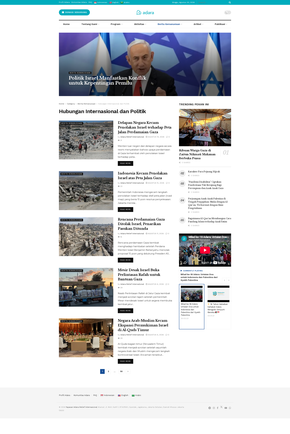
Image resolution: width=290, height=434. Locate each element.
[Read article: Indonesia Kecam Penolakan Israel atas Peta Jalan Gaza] (86, 190)
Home (66, 24)
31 (121, 140)
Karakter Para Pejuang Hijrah (204, 171)
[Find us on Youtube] (226, 408)
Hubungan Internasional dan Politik (113, 104)
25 (120, 89)
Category (71, 104)
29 (121, 288)
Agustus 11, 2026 (155, 233)
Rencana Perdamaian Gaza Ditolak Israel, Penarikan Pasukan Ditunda (141, 224)
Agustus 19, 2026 (106, 89)
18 (121, 237)
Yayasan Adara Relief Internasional (81, 407)
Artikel (197, 24)
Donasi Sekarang (75, 12)
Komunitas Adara (82, 395)
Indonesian (109, 395)
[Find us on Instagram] (214, 408)
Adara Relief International (83, 89)
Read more (126, 162)
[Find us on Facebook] (217, 408)
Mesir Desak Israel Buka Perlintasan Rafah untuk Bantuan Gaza (139, 274)
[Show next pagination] (128, 371)
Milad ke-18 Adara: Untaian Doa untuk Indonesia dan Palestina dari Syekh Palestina (199, 277)
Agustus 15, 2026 (155, 183)
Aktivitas (139, 24)
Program (115, 24)
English (124, 395)
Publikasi (220, 24)
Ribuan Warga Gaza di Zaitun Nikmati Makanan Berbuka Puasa (197, 154)
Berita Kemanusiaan (169, 24)
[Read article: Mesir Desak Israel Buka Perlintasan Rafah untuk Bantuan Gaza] (86, 287)
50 (121, 371)
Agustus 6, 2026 (155, 284)
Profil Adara (64, 395)
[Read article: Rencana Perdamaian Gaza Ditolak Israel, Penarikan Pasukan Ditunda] (86, 236)
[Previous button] (224, 280)
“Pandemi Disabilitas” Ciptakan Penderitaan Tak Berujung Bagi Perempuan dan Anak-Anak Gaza (205, 185)
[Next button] (229, 280)
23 (121, 186)
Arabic (138, 395)
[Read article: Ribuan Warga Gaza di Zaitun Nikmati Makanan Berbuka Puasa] (205, 127)
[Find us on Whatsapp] (230, 408)
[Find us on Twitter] (221, 407)
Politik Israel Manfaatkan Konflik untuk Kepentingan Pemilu (107, 80)
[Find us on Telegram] (209, 408)
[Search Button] (229, 2)
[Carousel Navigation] (226, 280)
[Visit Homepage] (145, 12)
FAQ (95, 395)
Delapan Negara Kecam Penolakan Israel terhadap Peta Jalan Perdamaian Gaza (144, 127)
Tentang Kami (89, 24)
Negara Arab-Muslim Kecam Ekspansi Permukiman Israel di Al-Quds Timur (143, 325)
